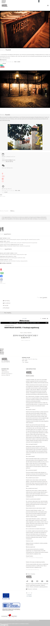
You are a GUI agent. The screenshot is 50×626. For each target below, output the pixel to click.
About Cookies (31, 574)
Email (2, 66)
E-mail (3, 2)
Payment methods (32, 589)
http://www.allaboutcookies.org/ (32, 569)
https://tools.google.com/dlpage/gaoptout (34, 557)
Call (2, 65)
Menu (2, 350)
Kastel (2, 349)
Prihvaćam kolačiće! (4, 625)
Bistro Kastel (2, 196)
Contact (4, 1)
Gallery (2, 352)
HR (39, 0)
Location (4, 0)
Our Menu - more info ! (6, 263)
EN (38, 1)
